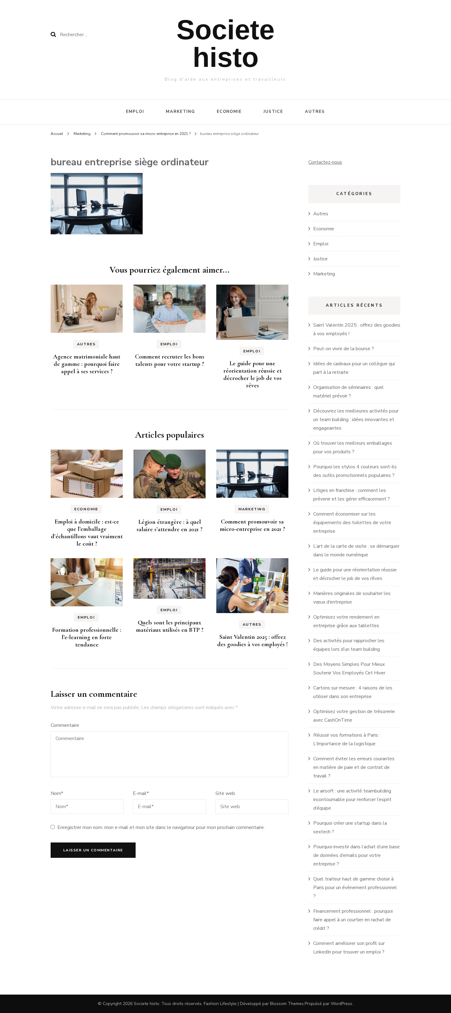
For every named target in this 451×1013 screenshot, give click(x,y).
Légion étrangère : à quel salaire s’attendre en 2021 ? (169, 525)
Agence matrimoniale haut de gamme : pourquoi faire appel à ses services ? (86, 364)
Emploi (135, 111)
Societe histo (225, 43)
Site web (225, 793)
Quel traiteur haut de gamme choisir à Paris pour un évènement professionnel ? (355, 888)
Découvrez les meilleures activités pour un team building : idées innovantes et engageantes (356, 420)
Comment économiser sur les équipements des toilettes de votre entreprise (352, 523)
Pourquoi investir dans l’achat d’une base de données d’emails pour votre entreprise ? (356, 855)
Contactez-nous (325, 162)
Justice (273, 111)
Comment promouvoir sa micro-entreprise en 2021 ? (252, 525)
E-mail (141, 793)
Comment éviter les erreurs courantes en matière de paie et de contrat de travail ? (354, 767)
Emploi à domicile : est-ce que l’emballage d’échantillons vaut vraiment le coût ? (87, 532)
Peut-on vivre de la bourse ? (343, 348)
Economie (229, 111)
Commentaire (65, 725)
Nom (57, 793)
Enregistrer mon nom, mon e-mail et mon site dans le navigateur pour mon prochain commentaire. (161, 827)
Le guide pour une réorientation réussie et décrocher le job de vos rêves (252, 374)
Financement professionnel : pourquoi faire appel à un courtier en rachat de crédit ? (353, 920)
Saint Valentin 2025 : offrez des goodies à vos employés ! (252, 640)
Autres (315, 111)
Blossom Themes (287, 1004)
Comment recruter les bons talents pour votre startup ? (169, 360)
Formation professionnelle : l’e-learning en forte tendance (86, 637)
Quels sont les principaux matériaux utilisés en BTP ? (169, 626)
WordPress (341, 1004)
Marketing (180, 111)
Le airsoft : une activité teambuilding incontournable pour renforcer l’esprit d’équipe (352, 800)
